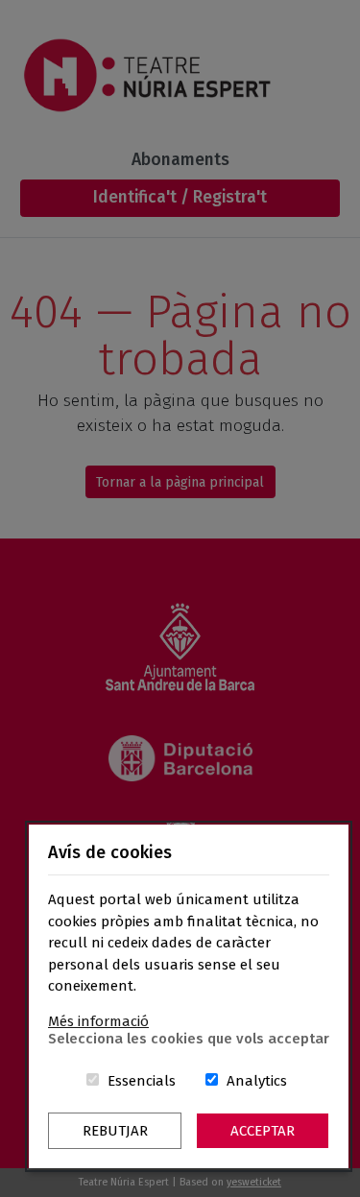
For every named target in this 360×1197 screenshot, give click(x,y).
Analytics (257, 1080)
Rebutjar (115, 1130)
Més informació (98, 1021)
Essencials (142, 1080)
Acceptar (262, 1130)
